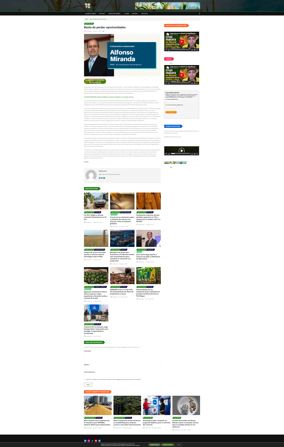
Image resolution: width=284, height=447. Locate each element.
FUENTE (86, 162)
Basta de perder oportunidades (98, 19)
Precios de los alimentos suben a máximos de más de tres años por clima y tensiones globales (122, 220)
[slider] (180, 153)
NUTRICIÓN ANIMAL (114, 13)
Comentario (87, 351)
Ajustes (179, 444)
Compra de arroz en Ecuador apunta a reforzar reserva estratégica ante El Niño (95, 254)
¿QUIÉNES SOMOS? (90, 13)
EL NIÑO (126, 13)
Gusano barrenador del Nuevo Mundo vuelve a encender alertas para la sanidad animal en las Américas (185, 423)
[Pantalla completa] (197, 50)
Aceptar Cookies (154, 444)
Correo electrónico (89, 372)
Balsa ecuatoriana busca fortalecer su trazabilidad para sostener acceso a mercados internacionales (127, 422)
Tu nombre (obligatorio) (172, 99)
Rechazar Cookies (167, 444)
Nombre (86, 365)
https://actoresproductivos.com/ (111, 174)
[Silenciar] (195, 50)
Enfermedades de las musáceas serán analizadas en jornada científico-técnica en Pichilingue (148, 292)
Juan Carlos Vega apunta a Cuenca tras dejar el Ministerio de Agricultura (148, 256)
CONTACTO (144, 13)
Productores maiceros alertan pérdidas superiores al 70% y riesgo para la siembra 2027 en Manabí (148, 218)
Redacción (89, 31)
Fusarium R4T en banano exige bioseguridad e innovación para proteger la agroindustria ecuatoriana (96, 330)
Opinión (135, 13)
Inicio (86, 19)
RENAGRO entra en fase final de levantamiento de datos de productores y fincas (121, 291)
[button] (182, 151)
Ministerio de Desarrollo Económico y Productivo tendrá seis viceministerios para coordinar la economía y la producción (122, 256)
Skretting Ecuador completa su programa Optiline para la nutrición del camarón (156, 422)
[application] (181, 41)
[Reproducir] (166, 50)
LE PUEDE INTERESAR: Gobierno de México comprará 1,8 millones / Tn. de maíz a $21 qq (108, 97)
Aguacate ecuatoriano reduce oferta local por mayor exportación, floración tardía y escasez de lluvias (96, 295)
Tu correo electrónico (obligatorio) (174, 104)
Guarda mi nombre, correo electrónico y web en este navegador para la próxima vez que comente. (113, 379)
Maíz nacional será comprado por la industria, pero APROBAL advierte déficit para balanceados (97, 422)
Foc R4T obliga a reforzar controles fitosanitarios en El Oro (95, 217)
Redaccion (89, 222)
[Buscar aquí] (199, 13)
